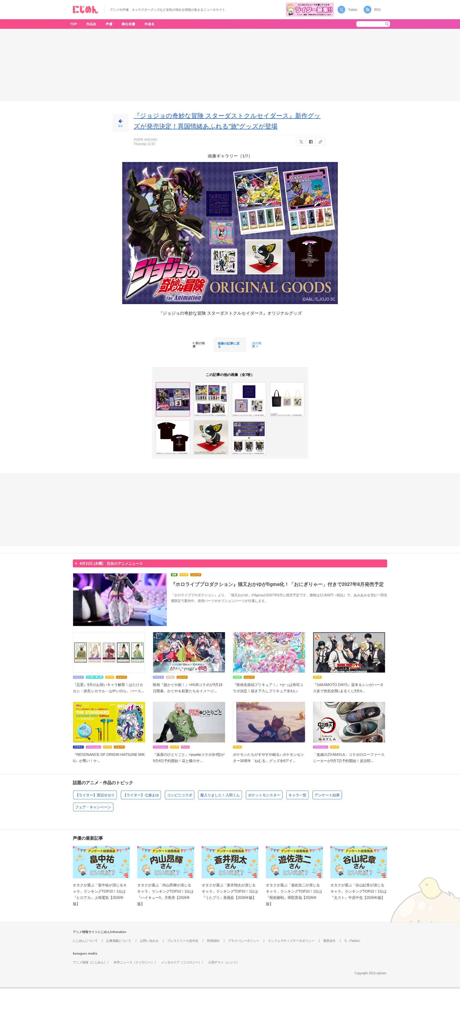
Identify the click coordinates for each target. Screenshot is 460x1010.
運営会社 (329, 941)
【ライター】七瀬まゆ (141, 795)
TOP (73, 24)
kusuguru (80, 953)
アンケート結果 (327, 795)
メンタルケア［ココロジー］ (181, 962)
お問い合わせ (149, 941)
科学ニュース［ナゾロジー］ (134, 962)
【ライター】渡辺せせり (95, 795)
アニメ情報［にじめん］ (90, 962)
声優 (109, 24)
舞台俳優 (128, 24)
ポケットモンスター (264, 795)
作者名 (149, 24)
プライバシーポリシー (243, 941)
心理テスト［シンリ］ (223, 962)
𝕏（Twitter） (353, 941)
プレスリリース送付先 (182, 941)
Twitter (352, 9)
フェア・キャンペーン (93, 807)
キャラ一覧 (297, 795)
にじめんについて (85, 941)
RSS (377, 9)
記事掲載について (118, 941)
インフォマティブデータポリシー (291, 941)
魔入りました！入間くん (220, 795)
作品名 (91, 24)
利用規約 (213, 941)
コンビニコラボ (179, 795)
